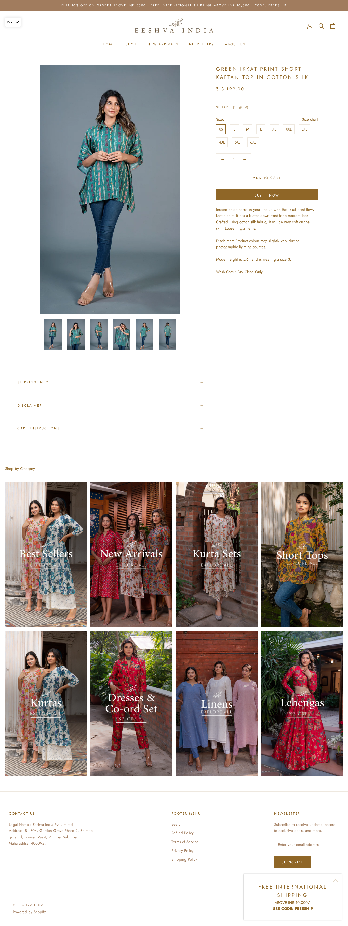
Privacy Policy (182, 850)
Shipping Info (33, 382)
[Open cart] (332, 26)
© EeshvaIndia (28, 905)
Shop (131, 44)
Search (176, 824)
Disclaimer (29, 405)
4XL (222, 142)
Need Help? (201, 44)
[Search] (321, 25)
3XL (304, 129)
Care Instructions (38, 428)
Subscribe (292, 862)
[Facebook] (233, 107)
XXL (289, 129)
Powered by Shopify (29, 912)
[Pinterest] (246, 107)
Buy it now (267, 195)
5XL (237, 142)
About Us (235, 44)
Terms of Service (184, 842)
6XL (253, 142)
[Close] (335, 880)
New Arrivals (162, 44)
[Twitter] (240, 107)
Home (109, 44)
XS (221, 129)
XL (274, 129)
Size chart (310, 119)
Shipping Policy (184, 859)
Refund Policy (182, 833)
